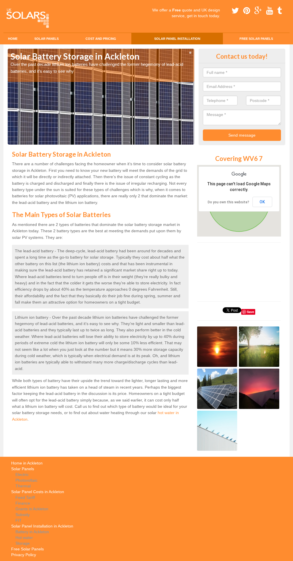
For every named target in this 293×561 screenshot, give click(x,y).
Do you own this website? (228, 202)
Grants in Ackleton (31, 509)
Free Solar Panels (256, 38)
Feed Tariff (25, 497)
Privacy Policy (23, 554)
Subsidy (22, 514)
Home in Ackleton (27, 463)
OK (262, 202)
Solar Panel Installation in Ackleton (42, 526)
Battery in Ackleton (32, 531)
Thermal (23, 486)
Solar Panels (46, 38)
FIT (18, 520)
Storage (22, 543)
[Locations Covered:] (10, 5)
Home (12, 38)
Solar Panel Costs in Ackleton (37, 491)
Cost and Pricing (101, 38)
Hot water (24, 537)
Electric (22, 474)
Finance (22, 503)
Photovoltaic (26, 480)
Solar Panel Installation (177, 38)
